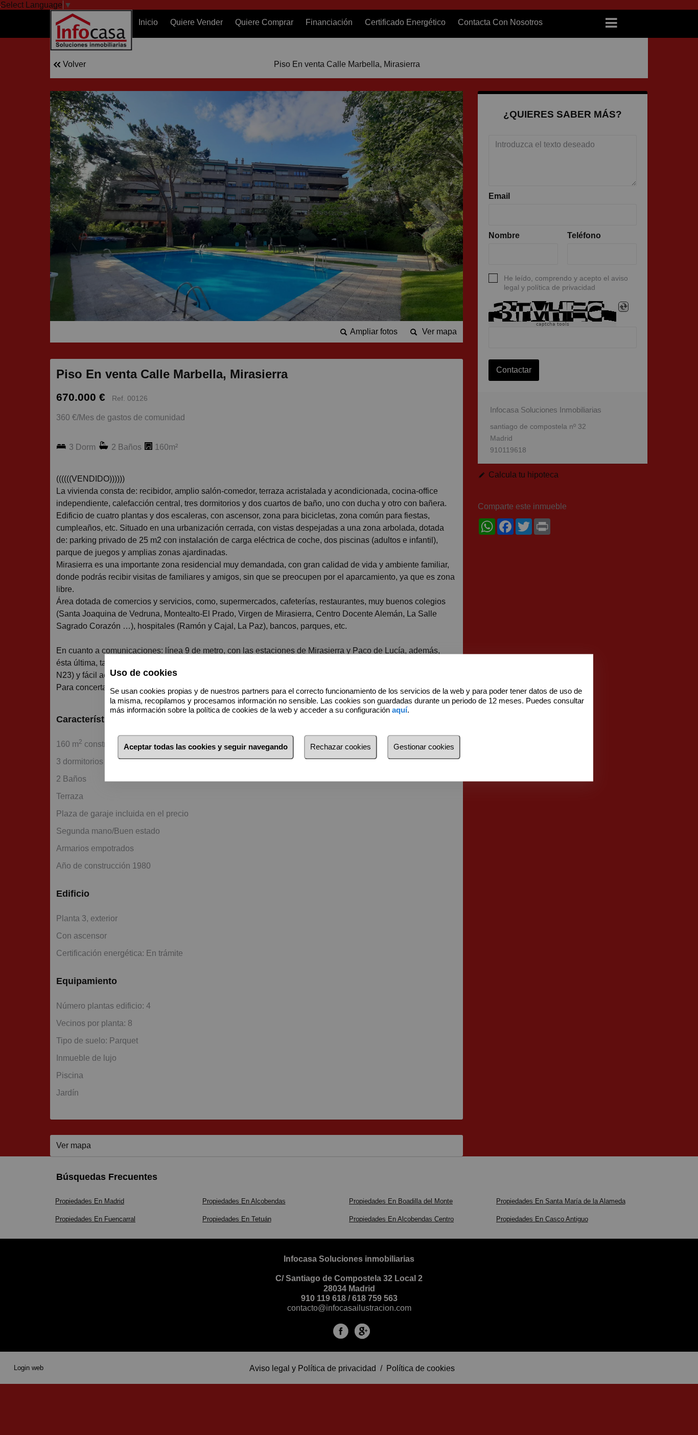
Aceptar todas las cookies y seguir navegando (206, 746)
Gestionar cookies (423, 746)
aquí (399, 710)
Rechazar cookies (340, 746)
